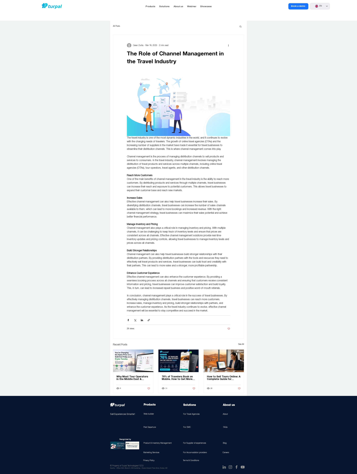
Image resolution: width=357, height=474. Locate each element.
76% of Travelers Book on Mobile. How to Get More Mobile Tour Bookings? (177, 378)
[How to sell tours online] (224, 361)
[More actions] (228, 45)
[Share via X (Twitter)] (135, 320)
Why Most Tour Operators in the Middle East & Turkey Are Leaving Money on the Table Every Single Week (132, 378)
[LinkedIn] (224, 467)
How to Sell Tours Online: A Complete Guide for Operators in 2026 (223, 378)
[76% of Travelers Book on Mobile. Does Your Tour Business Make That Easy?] (178, 361)
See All (241, 344)
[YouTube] (242, 467)
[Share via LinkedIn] (142, 320)
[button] (150, 6)
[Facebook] (236, 467)
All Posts (116, 26)
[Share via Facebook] (128, 320)
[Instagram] (230, 467)
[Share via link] (148, 320)
